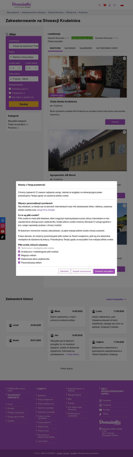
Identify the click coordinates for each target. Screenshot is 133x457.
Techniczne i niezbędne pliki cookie (37, 247)
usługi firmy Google (46, 209)
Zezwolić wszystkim (104, 271)
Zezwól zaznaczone (82, 271)
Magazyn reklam (28, 255)
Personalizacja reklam (31, 262)
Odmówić (64, 271)
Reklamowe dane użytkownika (35, 258)
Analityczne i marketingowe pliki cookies (39, 251)
